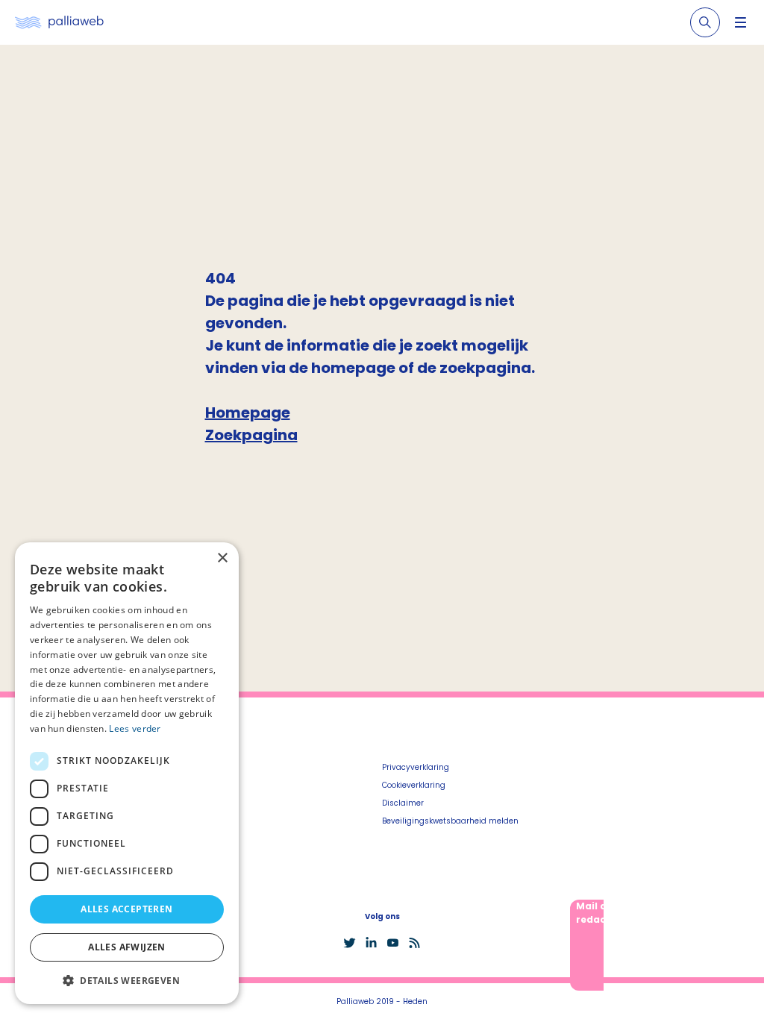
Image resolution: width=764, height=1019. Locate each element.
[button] (127, 980)
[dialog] (127, 773)
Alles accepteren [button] (126, 909)
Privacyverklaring (415, 767)
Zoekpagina (251, 434)
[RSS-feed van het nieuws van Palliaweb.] (414, 943)
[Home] (59, 22)
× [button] (222, 558)
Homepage (247, 412)
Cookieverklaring (413, 785)
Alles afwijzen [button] (127, 947)
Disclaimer (403, 803)
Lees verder (134, 728)
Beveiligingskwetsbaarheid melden (450, 821)
